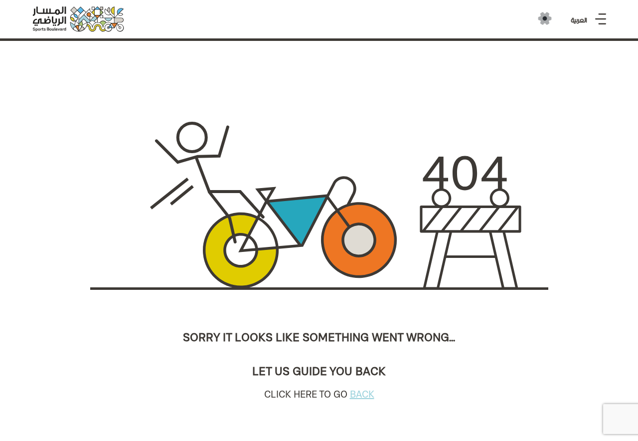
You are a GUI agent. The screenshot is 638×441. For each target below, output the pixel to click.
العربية (579, 20)
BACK (362, 394)
